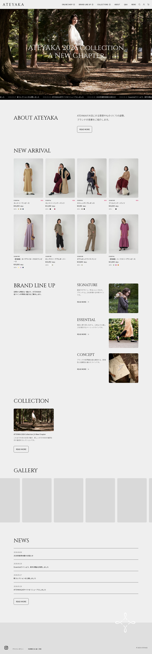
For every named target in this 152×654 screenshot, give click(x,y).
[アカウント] (144, 4)
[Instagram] (6, 648)
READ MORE (84, 129)
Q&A (125, 4)
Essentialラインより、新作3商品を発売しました (125, 97)
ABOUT (117, 4)
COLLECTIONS (102, 4)
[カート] (148, 4)
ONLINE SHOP (67, 4)
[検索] (139, 4)
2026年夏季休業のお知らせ (85, 97)
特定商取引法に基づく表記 (34, 649)
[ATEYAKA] (13, 4)
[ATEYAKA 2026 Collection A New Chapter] (76, 52)
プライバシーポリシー (18, 649)
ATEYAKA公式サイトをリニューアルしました (47, 97)
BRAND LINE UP (85, 4)
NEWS (133, 4)
